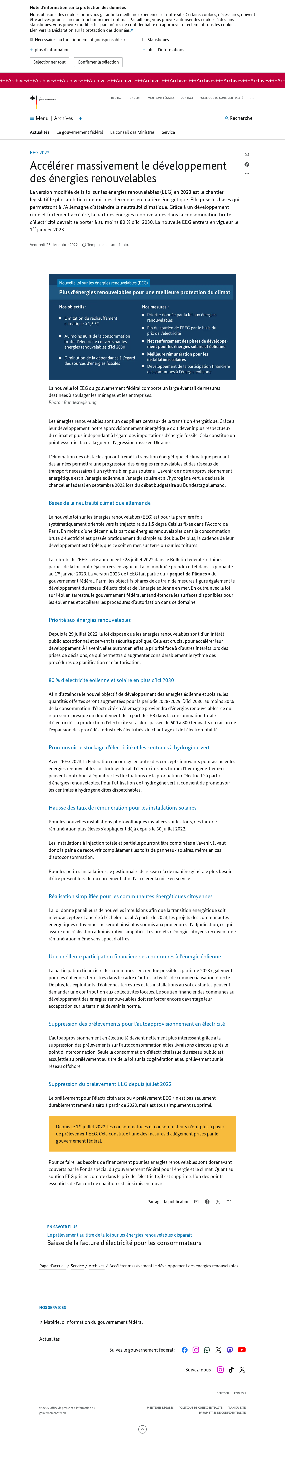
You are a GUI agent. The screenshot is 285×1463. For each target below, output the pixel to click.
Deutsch (117, 98)
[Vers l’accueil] (43, 102)
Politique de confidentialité (221, 98)
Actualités (39, 132)
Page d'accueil (52, 1266)
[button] (252, 98)
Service (168, 132)
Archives (97, 1266)
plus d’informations (53, 49)
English (135, 98)
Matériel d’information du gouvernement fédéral (93, 1322)
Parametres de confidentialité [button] (222, 1413)
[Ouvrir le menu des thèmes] (80, 118)
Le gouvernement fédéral (80, 132)
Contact (187, 98)
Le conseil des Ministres (132, 132)
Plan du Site (237, 1407)
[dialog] (142, 36)
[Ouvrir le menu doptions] (247, 174)
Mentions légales (161, 98)
